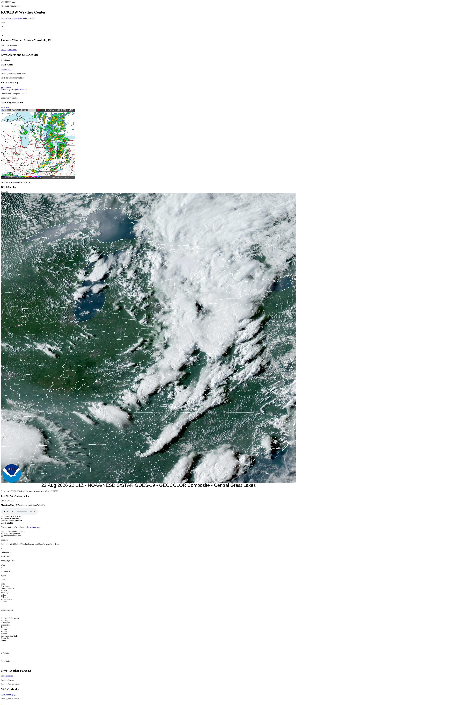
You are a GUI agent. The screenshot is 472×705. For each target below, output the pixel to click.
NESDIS (4, 192)
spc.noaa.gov (6, 87)
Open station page (33, 527)
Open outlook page (8, 694)
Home (3, 18)
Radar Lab (10, 18)
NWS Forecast (25, 18)
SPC (33, 18)
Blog (17, 18)
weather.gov (5, 69)
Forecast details (7, 676)
